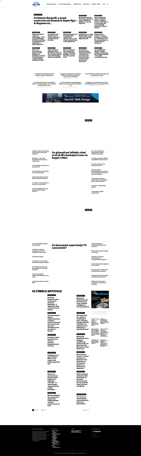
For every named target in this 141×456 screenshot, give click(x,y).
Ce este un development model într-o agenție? (95, 126)
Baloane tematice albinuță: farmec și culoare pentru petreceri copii (69, 126)
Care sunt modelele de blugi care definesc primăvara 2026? (96, 133)
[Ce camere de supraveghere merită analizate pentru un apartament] (68, 399)
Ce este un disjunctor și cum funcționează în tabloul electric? (40, 190)
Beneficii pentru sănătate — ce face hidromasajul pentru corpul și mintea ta (96, 216)
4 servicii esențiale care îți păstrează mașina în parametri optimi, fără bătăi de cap (70, 84)
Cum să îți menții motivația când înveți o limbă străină (44, 126)
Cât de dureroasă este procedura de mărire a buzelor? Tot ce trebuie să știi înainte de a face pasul (96, 224)
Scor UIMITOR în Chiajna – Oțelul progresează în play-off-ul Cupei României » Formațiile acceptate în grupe (101, 53)
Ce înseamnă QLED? (37, 256)
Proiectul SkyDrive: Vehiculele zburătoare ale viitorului (98, 245)
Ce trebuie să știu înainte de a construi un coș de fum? (40, 183)
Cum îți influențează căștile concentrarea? (40, 244)
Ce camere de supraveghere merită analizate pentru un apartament (44, 74)
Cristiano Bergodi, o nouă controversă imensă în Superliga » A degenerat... (55, 20)
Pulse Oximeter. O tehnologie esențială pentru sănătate (99, 270)
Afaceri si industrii (67, 78)
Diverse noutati (38, 14)
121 (42, 410)
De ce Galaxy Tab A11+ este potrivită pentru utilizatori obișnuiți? (39, 268)
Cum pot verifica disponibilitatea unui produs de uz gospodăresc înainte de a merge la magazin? (99, 172)
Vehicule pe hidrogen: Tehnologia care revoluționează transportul (99, 258)
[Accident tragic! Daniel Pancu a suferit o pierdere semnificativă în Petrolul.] (39, 340)
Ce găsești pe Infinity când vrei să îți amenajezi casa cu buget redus (70, 155)
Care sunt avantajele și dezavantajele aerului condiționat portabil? (97, 152)
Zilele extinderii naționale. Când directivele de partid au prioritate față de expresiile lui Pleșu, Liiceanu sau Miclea (55, 53)
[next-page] (45, 410)
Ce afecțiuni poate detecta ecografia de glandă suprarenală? (71, 223)
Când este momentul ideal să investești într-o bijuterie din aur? (71, 133)
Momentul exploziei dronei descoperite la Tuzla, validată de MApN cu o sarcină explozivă (86, 20)
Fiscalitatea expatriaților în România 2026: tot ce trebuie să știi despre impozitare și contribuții (70, 75)
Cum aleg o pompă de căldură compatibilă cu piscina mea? (99, 158)
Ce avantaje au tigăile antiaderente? (97, 192)
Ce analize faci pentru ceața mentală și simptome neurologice (71, 215)
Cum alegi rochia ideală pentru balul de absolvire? (44, 133)
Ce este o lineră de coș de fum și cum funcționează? (40, 171)
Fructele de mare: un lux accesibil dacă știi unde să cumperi (45, 215)
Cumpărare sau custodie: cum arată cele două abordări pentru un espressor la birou (97, 83)
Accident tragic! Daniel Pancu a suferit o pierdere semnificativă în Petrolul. (54, 37)
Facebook (97, 431)
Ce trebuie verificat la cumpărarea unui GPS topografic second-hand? (39, 251)
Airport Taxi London (96, 312)
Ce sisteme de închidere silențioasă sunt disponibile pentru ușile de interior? (99, 180)
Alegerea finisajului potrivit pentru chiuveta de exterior (40, 177)
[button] (107, 4)
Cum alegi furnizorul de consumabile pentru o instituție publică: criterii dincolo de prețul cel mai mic (44, 84)
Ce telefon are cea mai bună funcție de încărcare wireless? (40, 261)
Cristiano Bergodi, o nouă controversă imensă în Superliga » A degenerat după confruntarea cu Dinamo (53, 304)
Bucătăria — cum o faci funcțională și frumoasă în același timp (39, 159)
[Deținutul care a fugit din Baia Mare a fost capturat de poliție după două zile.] (39, 358)
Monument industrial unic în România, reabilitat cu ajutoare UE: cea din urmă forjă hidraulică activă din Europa (70, 37)
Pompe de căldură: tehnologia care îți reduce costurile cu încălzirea (40, 152)
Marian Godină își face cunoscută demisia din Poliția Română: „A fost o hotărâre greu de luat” (69, 53)
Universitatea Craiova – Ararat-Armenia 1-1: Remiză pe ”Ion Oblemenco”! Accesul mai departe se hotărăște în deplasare (101, 38)
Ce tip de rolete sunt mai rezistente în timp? (98, 164)
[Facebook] (92, 432)
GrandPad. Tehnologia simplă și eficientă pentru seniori (99, 276)
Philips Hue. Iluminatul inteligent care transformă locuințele (98, 283)
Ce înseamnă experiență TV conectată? (69, 246)
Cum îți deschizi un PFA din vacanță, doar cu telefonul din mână (97, 74)
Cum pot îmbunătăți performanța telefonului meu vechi (40, 275)
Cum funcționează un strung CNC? (40, 282)
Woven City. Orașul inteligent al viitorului (99, 251)
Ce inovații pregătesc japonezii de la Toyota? (100, 264)
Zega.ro (73, 453)
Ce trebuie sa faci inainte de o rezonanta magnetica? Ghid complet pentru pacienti (44, 223)
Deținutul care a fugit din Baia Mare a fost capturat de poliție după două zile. (86, 36)
